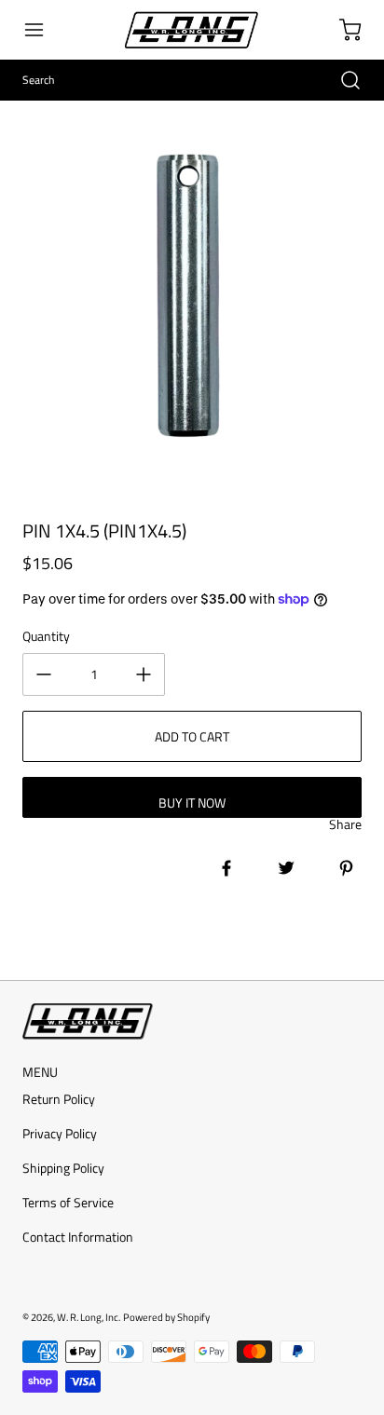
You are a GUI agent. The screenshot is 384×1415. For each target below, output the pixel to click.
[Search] (341, 80)
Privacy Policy (59, 1133)
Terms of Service (68, 1202)
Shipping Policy (63, 1167)
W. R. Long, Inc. (88, 1317)
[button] (42, 29)
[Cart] (341, 29)
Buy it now (192, 802)
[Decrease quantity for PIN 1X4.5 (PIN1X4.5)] (43, 674)
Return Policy (58, 1099)
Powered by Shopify (166, 1317)
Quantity (46, 636)
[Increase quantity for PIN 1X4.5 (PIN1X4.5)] (143, 674)
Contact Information (77, 1236)
